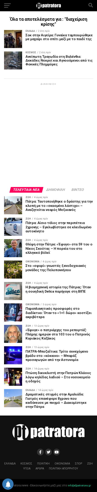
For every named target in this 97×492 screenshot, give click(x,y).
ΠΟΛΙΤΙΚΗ (43, 463)
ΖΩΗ (90, 463)
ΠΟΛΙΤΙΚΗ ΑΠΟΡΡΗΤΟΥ (63, 468)
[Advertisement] (48, 134)
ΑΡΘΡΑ (39, 468)
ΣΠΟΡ (78, 463)
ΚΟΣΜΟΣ (26, 463)
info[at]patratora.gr (79, 485)
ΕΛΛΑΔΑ (10, 463)
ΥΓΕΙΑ (26, 468)
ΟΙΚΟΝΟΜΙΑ (62, 463)
